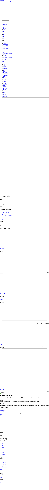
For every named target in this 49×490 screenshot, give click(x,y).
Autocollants (4, 55)
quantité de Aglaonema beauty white (4, 204)
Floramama (4, 70)
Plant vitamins (4, 77)
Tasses (4, 46)
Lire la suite (3, 219)
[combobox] (3, 467)
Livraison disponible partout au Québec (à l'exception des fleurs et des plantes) (9, 1)
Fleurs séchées (5, 24)
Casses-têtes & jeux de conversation (7, 53)
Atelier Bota (4, 63)
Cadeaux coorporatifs (2, 478)
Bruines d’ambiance (5, 44)
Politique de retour (4, 462)
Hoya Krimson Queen (2, 248)
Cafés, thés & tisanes (5, 45)
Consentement (1, 400)
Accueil (2, 443)
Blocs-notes (4, 54)
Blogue (2, 445)
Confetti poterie (5, 68)
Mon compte (3, 451)
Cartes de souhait (5, 26)
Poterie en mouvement (5, 93)
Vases (3, 27)
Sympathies (4, 25)
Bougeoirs (4, 43)
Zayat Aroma (4, 78)
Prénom (1, 399)
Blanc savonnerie (5, 80)
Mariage (1, 477)
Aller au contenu (2, 0)
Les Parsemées (5, 87)
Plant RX (4, 76)
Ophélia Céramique (5, 75)
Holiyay (4, 71)
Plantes (4, 34)
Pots (3, 37)
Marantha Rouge (2, 299)
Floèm (4, 85)
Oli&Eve (4, 74)
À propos (3, 447)
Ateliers (1, 469)
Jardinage (4, 36)
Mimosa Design (5, 72)
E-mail (1, 457)
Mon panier (3, 452)
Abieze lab (4, 64)
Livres (4, 52)
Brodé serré (4, 65)
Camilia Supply (5, 67)
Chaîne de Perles (2, 389)
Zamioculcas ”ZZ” (2, 344)
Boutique (3, 444)
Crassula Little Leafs (2, 293)
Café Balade (4, 66)
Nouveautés (1, 476)
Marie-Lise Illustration (5, 73)
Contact (2, 455)
